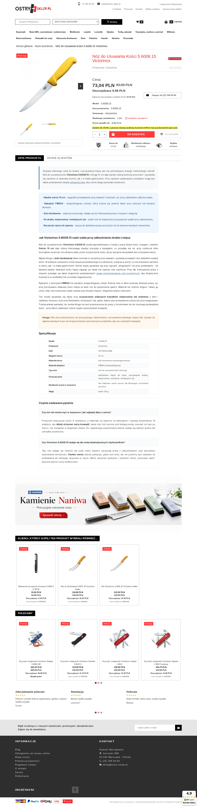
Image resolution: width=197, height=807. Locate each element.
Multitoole (75, 32)
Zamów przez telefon (172, 9)
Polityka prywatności (27, 761)
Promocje (128, 9)
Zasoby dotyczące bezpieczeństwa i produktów (39, 143)
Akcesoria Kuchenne (66, 38)
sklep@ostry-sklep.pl (111, 4)
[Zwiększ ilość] (104, 134)
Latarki (87, 32)
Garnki (104, 38)
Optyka (110, 32)
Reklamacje (22, 776)
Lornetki (98, 32)
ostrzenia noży (77, 182)
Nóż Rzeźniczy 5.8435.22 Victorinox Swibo (119, 586)
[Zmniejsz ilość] (94, 134)
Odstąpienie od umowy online (32, 753)
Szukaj (113, 22)
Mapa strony (22, 757)
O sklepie (117, 9)
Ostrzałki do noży (43, 38)
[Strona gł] (33, 8)
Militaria (171, 32)
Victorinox (111, 67)
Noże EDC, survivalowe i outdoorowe (47, 32)
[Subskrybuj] (178, 728)
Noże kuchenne (23, 38)
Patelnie (93, 38)
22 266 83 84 (88, 4)
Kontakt (139, 9)
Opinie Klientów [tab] (59, 158)
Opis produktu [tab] (29, 158)
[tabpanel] (98, 319)
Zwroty (19, 772)
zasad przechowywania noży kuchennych (118, 273)
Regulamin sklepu (25, 764)
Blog (17, 749)
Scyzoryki (21, 32)
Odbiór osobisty (152, 9)
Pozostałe (128, 38)
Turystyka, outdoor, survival (149, 32)
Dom (83, 38)
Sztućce (116, 38)
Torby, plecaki (125, 32)
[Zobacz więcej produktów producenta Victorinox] (174, 58)
